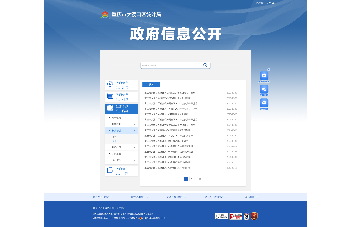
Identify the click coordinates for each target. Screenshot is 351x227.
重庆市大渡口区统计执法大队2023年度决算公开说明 (170, 125)
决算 (151, 84)
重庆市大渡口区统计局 (136, 14)
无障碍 (259, 3)
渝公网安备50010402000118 (153, 218)
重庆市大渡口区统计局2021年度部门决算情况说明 (169, 152)
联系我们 (97, 208)
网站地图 (109, 208)
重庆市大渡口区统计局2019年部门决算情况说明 (168, 162)
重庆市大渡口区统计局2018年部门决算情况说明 (168, 168)
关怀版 (270, 3)
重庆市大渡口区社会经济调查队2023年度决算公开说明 (171, 119)
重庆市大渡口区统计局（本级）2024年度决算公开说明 (171, 109)
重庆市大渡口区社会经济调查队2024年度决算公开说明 (171, 103)
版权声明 (121, 208)
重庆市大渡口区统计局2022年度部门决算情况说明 (169, 146)
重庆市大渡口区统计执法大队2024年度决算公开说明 (170, 93)
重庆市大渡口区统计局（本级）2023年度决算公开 (169, 135)
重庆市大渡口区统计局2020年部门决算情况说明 (168, 157)
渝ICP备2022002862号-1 (129, 218)
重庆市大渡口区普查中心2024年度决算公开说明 (168, 98)
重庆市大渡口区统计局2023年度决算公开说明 (166, 141)
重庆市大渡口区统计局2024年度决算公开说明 (166, 114)
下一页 (198, 179)
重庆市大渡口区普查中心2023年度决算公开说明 (168, 130)
